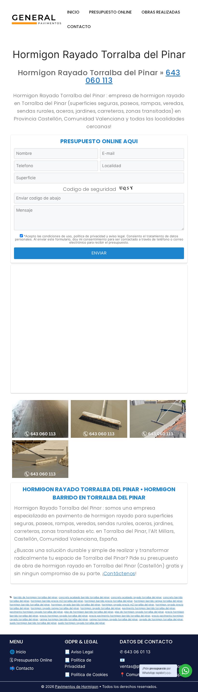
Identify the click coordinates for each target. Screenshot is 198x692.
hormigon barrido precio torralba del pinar (109, 600)
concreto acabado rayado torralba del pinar (136, 597)
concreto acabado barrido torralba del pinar (84, 597)
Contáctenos (119, 573)
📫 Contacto (22, 668)
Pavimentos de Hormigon (76, 686)
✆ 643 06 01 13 (135, 651)
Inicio (73, 12)
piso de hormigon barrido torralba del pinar (88, 611)
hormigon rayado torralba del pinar (100, 608)
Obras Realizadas (160, 12)
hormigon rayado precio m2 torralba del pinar (128, 604)
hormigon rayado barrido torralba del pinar (75, 604)
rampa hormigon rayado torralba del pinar (113, 619)
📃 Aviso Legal (79, 651)
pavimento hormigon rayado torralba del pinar (36, 611)
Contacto (79, 27)
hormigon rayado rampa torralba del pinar (55, 608)
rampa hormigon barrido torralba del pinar (64, 619)
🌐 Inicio (18, 651)
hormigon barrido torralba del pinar (30, 604)
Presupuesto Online (110, 12)
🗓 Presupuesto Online (31, 660)
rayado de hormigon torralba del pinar (161, 619)
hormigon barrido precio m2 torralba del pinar (57, 600)
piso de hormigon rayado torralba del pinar (139, 611)
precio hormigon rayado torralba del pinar (64, 615)
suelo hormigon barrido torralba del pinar (33, 622)
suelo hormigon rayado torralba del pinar (81, 622)
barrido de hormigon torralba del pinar (35, 597)
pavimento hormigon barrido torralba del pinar (148, 608)
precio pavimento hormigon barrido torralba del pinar (119, 615)
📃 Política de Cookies (86, 674)
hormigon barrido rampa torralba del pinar (158, 600)
